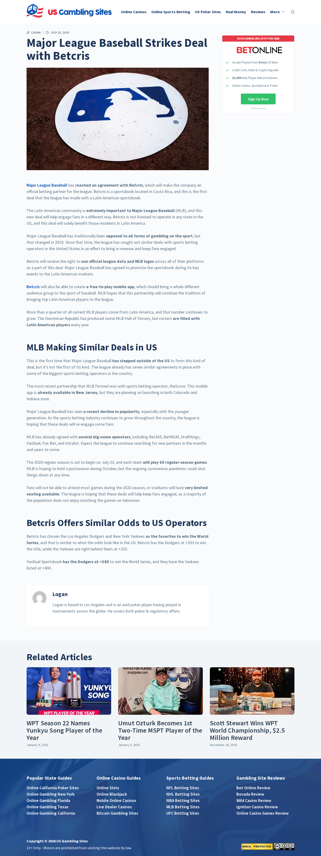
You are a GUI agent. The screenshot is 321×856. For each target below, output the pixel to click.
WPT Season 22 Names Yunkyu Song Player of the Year (64, 730)
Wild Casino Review (253, 800)
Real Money (236, 11)
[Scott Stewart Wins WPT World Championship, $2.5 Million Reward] (252, 691)
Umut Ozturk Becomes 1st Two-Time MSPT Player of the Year (160, 730)
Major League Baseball (47, 185)
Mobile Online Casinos (116, 800)
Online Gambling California (51, 813)
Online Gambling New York (50, 794)
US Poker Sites (208, 11)
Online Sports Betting (170, 11)
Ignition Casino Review (257, 806)
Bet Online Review (253, 787)
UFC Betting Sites (182, 813)
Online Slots (108, 787)
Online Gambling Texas (47, 806)
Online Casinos (134, 11)
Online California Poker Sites (53, 787)
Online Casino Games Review (262, 813)
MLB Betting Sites (183, 806)
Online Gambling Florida (48, 800)
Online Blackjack (112, 794)
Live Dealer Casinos (114, 806)
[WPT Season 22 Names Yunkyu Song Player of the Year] (69, 691)
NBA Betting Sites (183, 800)
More (275, 11)
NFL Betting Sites (182, 787)
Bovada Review (250, 794)
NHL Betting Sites (183, 794)
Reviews (258, 11)
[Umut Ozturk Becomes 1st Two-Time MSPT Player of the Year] (160, 691)
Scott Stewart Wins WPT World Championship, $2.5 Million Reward (247, 730)
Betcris (33, 286)
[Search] (292, 12)
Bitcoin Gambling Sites (117, 813)
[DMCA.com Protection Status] (257, 846)
